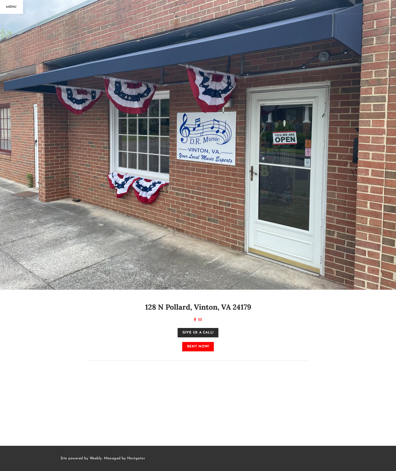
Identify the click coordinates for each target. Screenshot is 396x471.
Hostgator (136, 458)
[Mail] (200, 320)
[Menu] (11, 7)
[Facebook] (195, 320)
